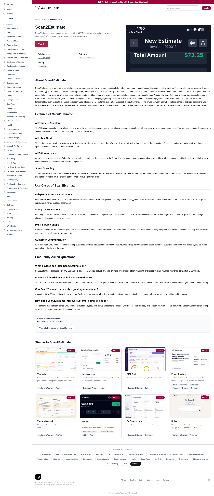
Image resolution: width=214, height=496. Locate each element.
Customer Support (120, 459)
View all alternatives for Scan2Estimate (55, 328)
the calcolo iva (88, 374)
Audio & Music (86, 454)
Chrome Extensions (71, 459)
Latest (44, 19)
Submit (149, 480)
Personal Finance (107, 432)
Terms (157, 480)
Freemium (42, 66)
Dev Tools (158, 459)
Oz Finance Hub (134, 421)
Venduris (41, 374)
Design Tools (145, 459)
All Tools (124, 480)
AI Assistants (47, 454)
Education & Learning (200, 459)
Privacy (166, 480)
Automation (100, 454)
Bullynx (175, 421)
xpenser (86, 421)
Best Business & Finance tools (50, 321)
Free (102, 388)
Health (125, 464)
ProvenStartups (178, 374)
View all (134, 464)
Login (206, 8)
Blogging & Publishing (135, 454)
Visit (40, 44)
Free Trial (59, 435)
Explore (133, 480)
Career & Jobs (43, 459)
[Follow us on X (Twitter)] (209, 480)
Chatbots (56, 459)
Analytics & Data (70, 454)
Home (37, 19)
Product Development (180, 388)
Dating (134, 459)
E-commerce (183, 459)
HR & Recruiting (112, 464)
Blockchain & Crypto (116, 454)
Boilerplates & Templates (157, 454)
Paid (57, 388)
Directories (194, 385)
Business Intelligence (196, 454)
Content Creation (103, 459)
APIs (85, 435)
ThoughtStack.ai (45, 421)
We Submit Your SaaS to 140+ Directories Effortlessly (125, 2)
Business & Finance (87, 58)
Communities (88, 459)
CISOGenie (132, 374)
